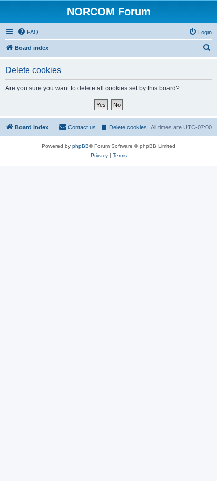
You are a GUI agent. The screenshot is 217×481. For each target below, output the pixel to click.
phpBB (80, 146)
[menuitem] (27, 32)
